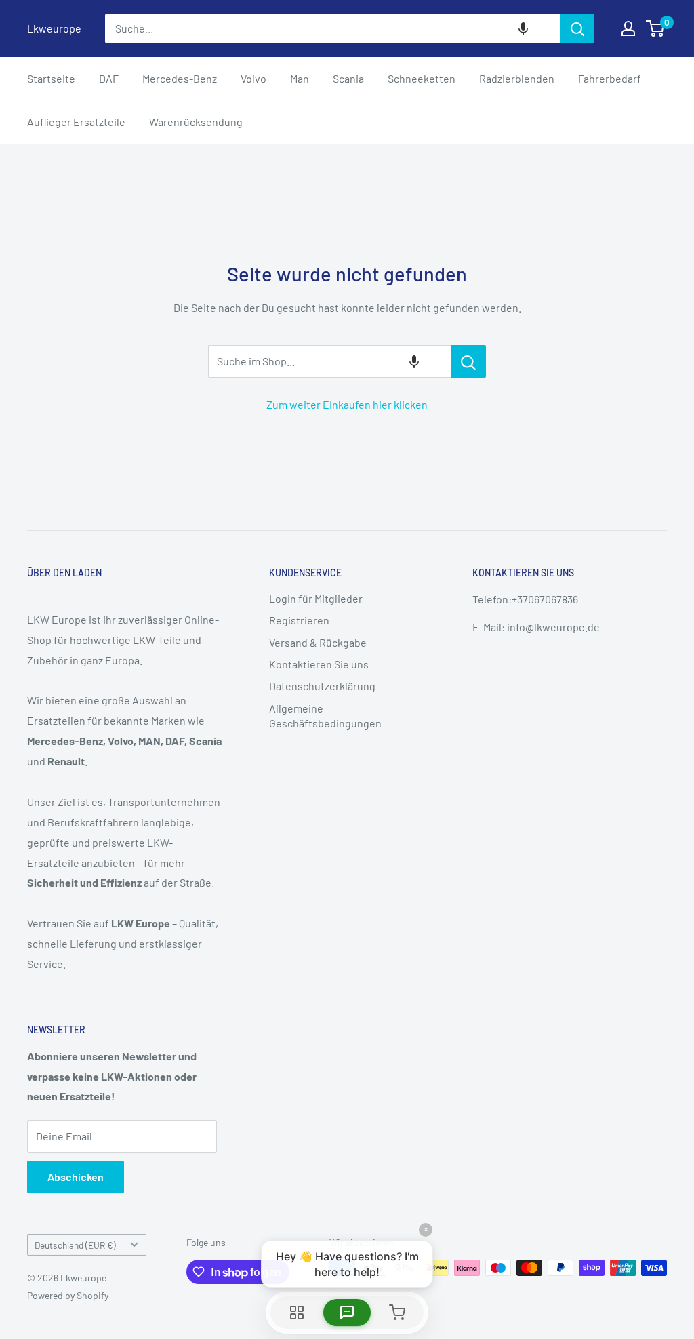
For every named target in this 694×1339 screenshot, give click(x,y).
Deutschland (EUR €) (75, 1245)
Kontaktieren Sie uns (319, 664)
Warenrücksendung (196, 121)
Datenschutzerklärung (322, 685)
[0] (655, 28)
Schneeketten (421, 78)
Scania (348, 78)
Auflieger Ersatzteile (76, 121)
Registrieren (299, 620)
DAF (109, 78)
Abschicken (75, 1176)
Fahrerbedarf (609, 78)
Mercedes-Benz (179, 78)
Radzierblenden (516, 78)
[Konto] (628, 28)
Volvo (253, 78)
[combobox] (332, 28)
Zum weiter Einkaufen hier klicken (347, 404)
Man (299, 78)
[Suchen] (577, 28)
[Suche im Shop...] (468, 361)
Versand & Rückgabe (318, 642)
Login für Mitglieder (316, 598)
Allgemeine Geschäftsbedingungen (325, 716)
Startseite (51, 78)
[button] (523, 28)
